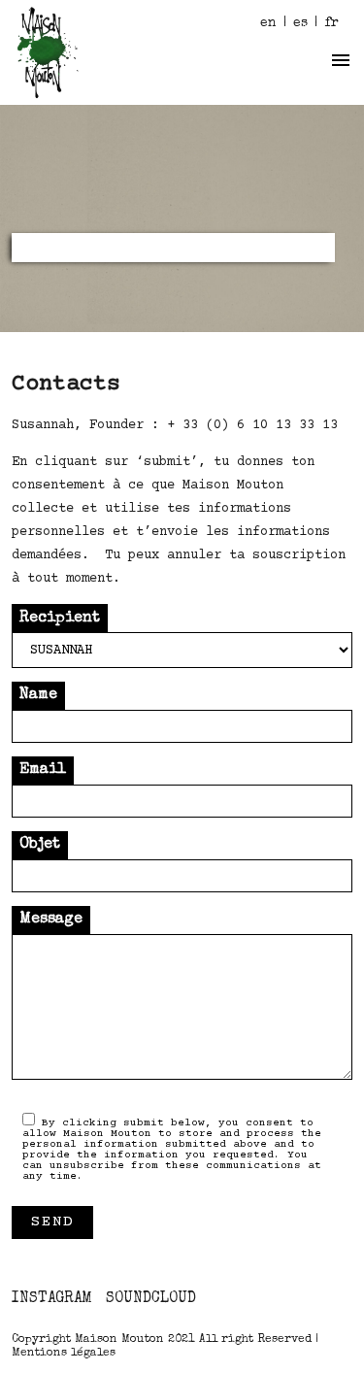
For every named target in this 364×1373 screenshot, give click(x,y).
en (268, 23)
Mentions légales (64, 1353)
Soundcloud (151, 1299)
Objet (39, 845)
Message (51, 919)
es (300, 23)
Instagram (52, 1299)
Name (38, 695)
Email (42, 770)
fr (332, 23)
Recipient (59, 618)
